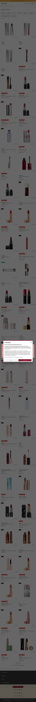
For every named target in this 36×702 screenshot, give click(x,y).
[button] (34, 344)
